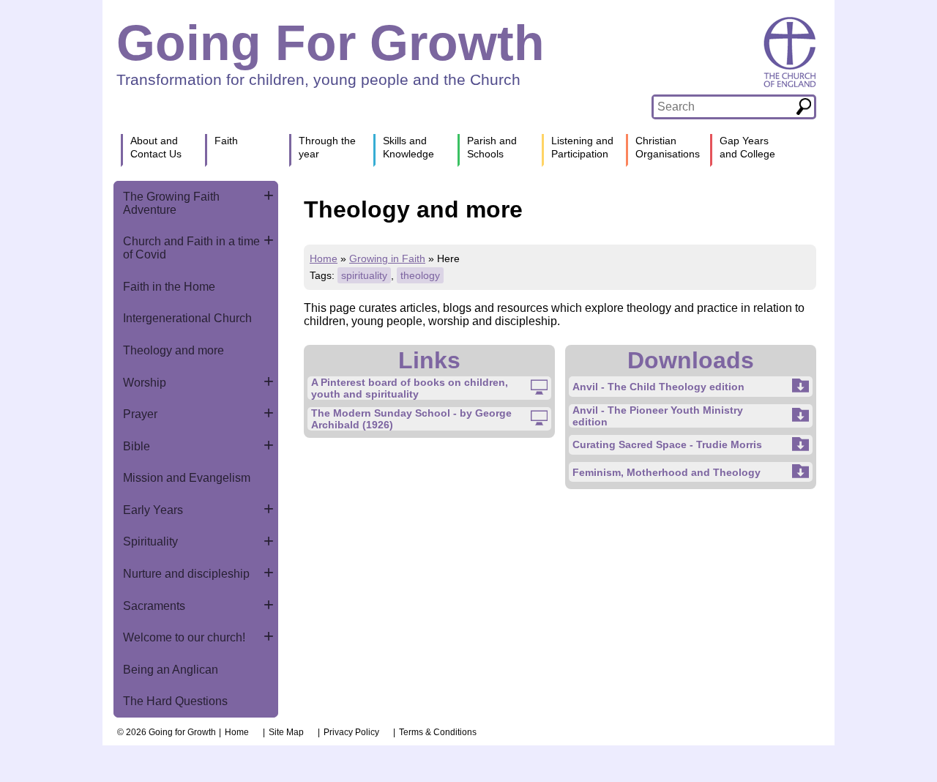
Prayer (140, 414)
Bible (136, 446)
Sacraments (154, 606)
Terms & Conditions (438, 732)
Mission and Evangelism (186, 478)
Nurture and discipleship (186, 573)
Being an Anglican (170, 669)
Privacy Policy (351, 732)
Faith (226, 140)
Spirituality (150, 541)
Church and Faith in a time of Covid (191, 248)
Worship (144, 382)
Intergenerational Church (187, 318)
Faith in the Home (169, 286)
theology (420, 275)
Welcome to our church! (184, 637)
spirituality (364, 275)
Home (323, 258)
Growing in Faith (387, 258)
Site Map (286, 732)
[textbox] (724, 107)
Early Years (153, 510)
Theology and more (173, 350)
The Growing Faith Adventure (171, 203)
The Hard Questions (175, 701)
